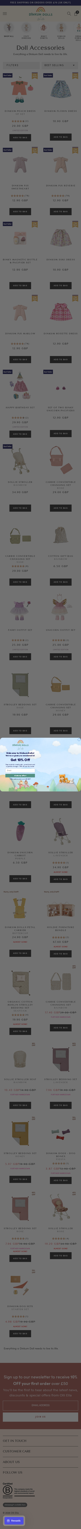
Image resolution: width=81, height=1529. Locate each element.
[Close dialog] (79, 739)
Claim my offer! (20, 775)
